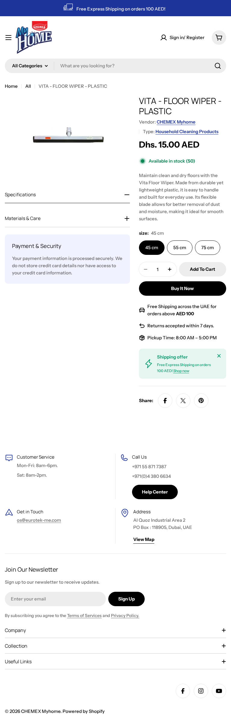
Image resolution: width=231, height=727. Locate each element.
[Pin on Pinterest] (201, 400)
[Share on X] (183, 400)
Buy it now (182, 288)
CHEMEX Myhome (176, 122)
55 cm (179, 247)
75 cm (207, 247)
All (28, 86)
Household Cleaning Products (187, 131)
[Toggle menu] (8, 37)
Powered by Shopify (84, 711)
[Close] (219, 356)
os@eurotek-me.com (39, 520)
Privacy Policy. (125, 615)
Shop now (181, 370)
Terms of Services (84, 615)
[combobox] (115, 66)
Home (11, 86)
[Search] (217, 65)
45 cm (151, 247)
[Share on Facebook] (165, 400)
